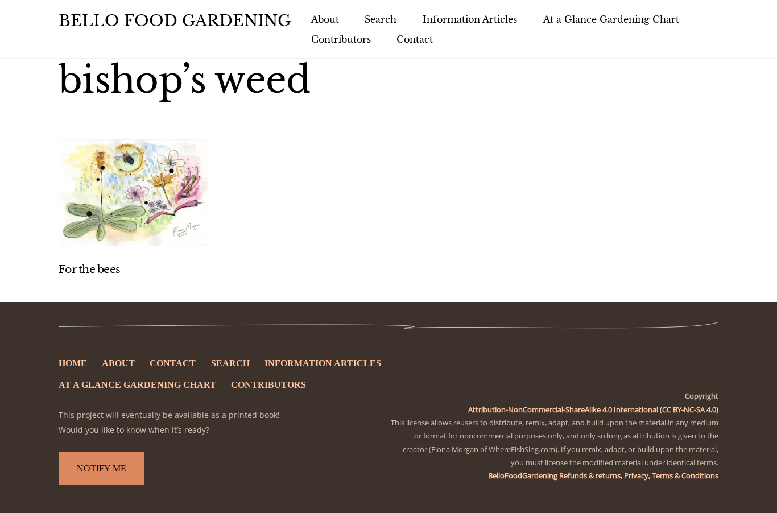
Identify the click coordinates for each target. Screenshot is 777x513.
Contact (414, 39)
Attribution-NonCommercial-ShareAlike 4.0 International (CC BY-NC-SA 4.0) (593, 409)
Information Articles (470, 19)
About (325, 19)
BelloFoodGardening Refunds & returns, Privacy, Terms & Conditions (603, 475)
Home (73, 363)
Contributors (341, 39)
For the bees (89, 269)
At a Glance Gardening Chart (611, 19)
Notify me (101, 468)
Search (380, 19)
